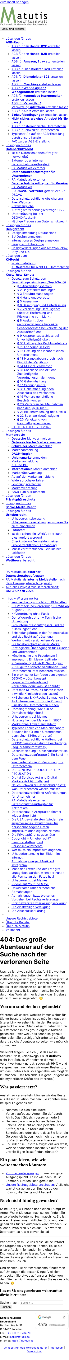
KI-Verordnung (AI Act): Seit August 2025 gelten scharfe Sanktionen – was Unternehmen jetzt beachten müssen (39, 667)
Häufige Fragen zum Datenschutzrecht (39, 221)
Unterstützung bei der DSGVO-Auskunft (27, 215)
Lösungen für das (18, 40)
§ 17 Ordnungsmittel (31, 385)
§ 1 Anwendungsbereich (34, 286)
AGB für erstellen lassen (36, 84)
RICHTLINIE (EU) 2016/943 (31, 427)
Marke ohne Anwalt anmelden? (34, 724)
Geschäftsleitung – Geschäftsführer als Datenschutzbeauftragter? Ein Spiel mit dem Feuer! (40, 754)
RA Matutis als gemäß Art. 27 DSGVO (38, 191)
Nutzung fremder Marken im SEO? (36, 720)
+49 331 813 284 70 (18, 1332)
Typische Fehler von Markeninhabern (38, 728)
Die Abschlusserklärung (28, 911)
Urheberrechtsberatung (28, 518)
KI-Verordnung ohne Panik (30, 614)
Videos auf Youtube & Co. (30, 884)
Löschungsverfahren (26, 484)
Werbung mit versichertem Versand (37, 640)
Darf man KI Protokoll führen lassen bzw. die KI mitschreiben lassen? (37, 692)
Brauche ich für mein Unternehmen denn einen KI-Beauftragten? (37, 733)
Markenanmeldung (25, 452)
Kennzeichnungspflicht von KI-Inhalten (39, 602)
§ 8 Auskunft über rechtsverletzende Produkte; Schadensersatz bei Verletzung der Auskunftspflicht (42, 326)
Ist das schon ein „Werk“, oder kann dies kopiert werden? (37, 535)
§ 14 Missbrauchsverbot (34, 366)
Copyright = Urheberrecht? (31, 838)
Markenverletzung (25, 488)
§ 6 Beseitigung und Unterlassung (41, 305)
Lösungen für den (20, 273)
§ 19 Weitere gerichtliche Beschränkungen (35, 398)
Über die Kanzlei (18, 922)
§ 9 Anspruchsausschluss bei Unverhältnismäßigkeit (38, 337)
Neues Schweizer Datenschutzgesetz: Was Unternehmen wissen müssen (39, 787)
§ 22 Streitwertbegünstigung (38, 415)
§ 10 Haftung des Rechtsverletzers (42, 343)
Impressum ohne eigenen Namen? (36, 831)
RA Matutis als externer (33, 171)
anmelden (29, 457)
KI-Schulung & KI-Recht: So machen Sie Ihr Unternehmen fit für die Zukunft (40, 699)
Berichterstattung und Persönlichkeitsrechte (27, 844)
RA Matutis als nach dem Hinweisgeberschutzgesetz (35, 581)
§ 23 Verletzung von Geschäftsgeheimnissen (34, 421)
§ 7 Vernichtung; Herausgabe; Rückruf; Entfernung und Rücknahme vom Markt (38, 312)
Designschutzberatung (28, 244)
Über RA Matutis (18, 926)
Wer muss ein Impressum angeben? (37, 850)
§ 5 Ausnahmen (28, 301)
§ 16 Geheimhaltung (31, 381)
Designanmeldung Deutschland (34, 233)
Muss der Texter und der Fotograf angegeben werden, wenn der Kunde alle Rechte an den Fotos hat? (38, 872)
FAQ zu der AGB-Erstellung (31, 141)
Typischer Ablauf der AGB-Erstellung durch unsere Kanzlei (38, 135)
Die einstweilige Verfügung (31, 907)
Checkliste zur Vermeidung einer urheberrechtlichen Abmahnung (35, 543)
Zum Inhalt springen (14, 2)
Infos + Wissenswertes (22, 598)
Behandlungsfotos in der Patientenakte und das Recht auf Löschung (40, 634)
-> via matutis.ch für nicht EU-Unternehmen (40, 265)
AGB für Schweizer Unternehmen (35, 130)
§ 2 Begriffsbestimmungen (36, 290)
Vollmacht (13, 930)
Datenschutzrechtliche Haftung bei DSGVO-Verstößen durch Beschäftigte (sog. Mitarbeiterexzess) (39, 743)
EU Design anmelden (27, 236)
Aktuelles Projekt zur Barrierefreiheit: (32, 589)
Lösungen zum (16, 257)
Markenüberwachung (27, 473)
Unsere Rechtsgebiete (22, 918)
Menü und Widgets (13, 28)
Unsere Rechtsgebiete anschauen (30, 1185)
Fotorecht (18, 530)
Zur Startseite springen (22, 1173)
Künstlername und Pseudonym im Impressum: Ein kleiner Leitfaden (35, 657)
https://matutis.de (23, 1340)
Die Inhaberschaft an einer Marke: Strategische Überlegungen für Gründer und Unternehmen (40, 648)
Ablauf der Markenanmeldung (33, 476)
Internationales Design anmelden (35, 240)
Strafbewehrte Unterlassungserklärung (39, 903)
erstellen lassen (39, 115)
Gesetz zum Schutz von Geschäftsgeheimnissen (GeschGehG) (39, 280)
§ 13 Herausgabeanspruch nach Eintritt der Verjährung (40, 360)
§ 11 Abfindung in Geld (33, 347)
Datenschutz (34, 1351)
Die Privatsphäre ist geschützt (33, 834)
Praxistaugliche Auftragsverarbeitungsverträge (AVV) (39, 208)
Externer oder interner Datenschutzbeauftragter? (30, 162)
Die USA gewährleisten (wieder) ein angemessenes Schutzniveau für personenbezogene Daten (37, 823)
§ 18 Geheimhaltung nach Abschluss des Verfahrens (36, 391)
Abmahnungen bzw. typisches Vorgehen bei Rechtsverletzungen (36, 897)
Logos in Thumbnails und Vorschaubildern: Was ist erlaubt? (36, 684)
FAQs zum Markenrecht (28, 492)
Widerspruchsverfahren (28, 480)
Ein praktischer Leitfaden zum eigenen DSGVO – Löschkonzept (39, 676)
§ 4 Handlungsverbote (33, 297)
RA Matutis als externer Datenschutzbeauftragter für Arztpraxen (32, 804)
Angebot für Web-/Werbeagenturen (26, 1347)
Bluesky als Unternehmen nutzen (35, 705)
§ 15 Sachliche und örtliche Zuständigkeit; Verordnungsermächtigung (36, 373)
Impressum (56, 1347)
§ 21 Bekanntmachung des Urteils (41, 412)
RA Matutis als (25, 573)
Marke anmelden (31, 438)
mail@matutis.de (19, 1336)
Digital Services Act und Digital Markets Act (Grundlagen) (34, 779)
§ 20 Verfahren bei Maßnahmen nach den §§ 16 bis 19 (40, 406)
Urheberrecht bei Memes (29, 716)
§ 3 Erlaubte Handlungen (35, 294)
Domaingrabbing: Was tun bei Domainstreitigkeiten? (33, 711)
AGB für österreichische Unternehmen (39, 126)
